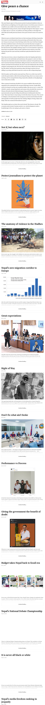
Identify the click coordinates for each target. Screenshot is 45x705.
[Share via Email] (25, 119)
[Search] (40, 2)
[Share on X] (6, 119)
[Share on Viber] (22, 119)
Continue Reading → (22, 168)
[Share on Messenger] (11, 119)
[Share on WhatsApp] (17, 119)
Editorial (3, 9)
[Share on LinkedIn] (14, 119)
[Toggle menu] (42, 2)
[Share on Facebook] (8, 119)
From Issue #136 (13, 11)
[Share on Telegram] (20, 119)
